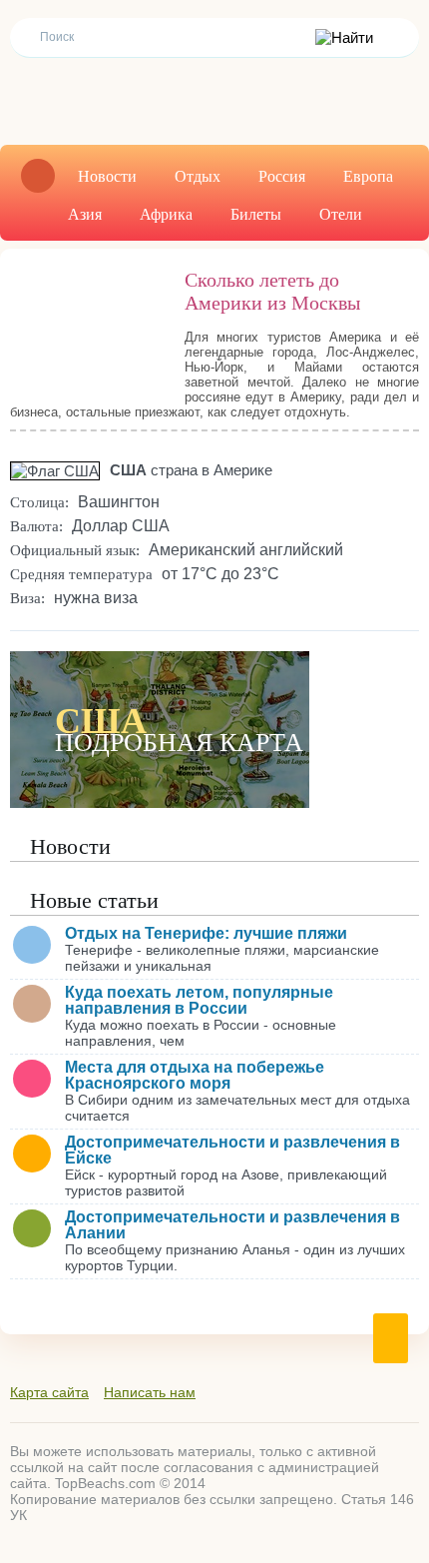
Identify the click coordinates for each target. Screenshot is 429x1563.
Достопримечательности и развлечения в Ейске (232, 1150)
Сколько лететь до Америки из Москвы (272, 291)
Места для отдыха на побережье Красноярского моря (194, 1075)
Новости (107, 176)
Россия (281, 176)
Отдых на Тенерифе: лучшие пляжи (206, 933)
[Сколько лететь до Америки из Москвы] (87, 324)
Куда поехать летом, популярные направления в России (199, 1000)
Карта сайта (49, 1392)
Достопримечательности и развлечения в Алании (232, 1224)
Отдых (197, 176)
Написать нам (150, 1392)
